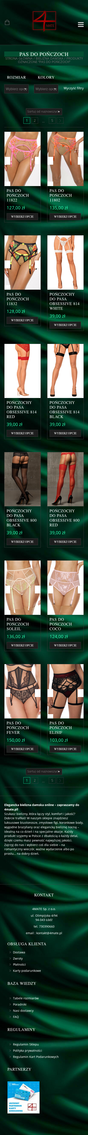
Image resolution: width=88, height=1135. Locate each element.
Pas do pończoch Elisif (61, 727)
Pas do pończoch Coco (61, 624)
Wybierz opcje (22, 216)
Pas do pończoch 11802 (61, 195)
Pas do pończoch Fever (18, 727)
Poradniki (19, 1004)
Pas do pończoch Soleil (18, 624)
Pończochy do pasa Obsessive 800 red (65, 517)
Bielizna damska (49, 58)
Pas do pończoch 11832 (18, 299)
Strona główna (19, 58)
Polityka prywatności (27, 1050)
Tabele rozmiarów (26, 998)
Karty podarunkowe (27, 971)
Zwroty (18, 958)
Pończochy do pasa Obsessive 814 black (65, 409)
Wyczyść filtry (74, 88)
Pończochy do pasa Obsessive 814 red (22, 409)
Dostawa (19, 952)
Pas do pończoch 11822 (18, 195)
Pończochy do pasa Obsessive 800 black (22, 517)
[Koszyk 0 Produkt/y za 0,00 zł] (5, 22)
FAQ (16, 1017)
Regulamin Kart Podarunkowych (36, 1057)
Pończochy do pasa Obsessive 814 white (65, 301)
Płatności (19, 964)
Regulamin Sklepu (26, 1044)
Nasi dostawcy (23, 1011)
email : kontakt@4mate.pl (44, 933)
